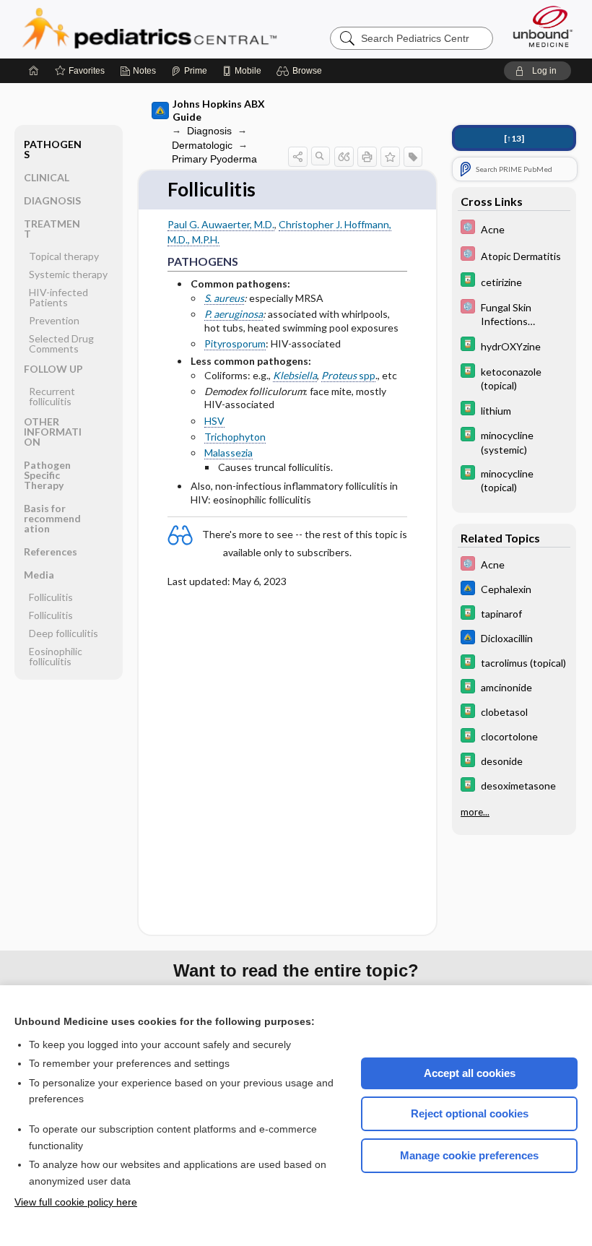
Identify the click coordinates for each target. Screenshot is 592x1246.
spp (348, 375)
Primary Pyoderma (214, 159)
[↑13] (514, 138)
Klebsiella (295, 375)
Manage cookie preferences (469, 1155)
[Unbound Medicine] (543, 26)
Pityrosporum (235, 343)
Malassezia (228, 452)
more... (475, 812)
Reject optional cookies (469, 1113)
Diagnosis (209, 131)
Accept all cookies (469, 1073)
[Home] (34, 71)
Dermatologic (202, 145)
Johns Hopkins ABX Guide (219, 110)
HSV (214, 421)
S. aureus (224, 298)
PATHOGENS (53, 149)
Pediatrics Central (201, 29)
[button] (301, 71)
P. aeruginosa (233, 314)
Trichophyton (235, 437)
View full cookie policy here (75, 1202)
